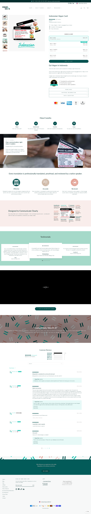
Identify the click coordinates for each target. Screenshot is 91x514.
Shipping (50, 22)
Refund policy (5, 486)
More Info (68, 89)
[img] (35, 372)
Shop (30, 7)
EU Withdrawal (5, 492)
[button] (52, 19)
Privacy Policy (5, 494)
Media (3, 496)
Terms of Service (5, 488)
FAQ (3, 483)
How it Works (39, 7)
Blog (3, 481)
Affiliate (3, 484)
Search (3, 479)
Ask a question (69, 95)
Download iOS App (47, 481)
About (49, 7)
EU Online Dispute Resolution (8, 490)
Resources (57, 7)
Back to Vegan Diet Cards (46, 308)
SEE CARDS (45, 471)
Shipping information (69, 92)
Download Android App (45, 484)
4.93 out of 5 (34, 355)
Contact (4, 498)
